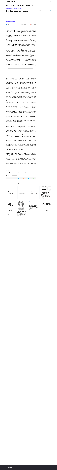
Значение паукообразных (11, 188)
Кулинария (22, 5)
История (17, 5)
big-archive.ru (10, 2)
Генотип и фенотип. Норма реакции (33, 206)
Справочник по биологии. (10, 21)
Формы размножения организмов (10, 204)
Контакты (32, 5)
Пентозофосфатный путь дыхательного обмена (45, 193)
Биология (7, 5)
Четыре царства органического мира (46, 204)
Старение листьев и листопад (22, 188)
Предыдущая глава (13, 172)
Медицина (28, 5)
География (13, 5)
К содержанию (21, 172)
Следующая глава (28, 172)
